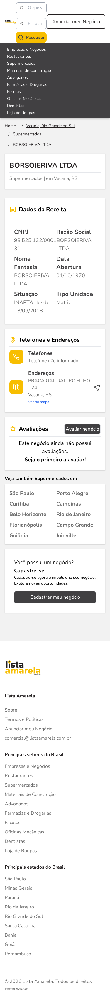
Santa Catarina (20, 926)
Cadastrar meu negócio (55, 597)
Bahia (10, 935)
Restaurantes (19, 56)
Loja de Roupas (21, 112)
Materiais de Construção (29, 70)
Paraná (12, 897)
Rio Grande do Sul (24, 916)
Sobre (11, 710)
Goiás (11, 944)
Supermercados (21, 63)
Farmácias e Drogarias (27, 84)
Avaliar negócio (82, 429)
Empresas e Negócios (26, 49)
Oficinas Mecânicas (24, 98)
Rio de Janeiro (19, 907)
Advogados (17, 77)
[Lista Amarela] (10, 22)
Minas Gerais (18, 888)
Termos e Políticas (24, 719)
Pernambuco (18, 954)
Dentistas (15, 105)
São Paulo (15, 879)
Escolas (14, 91)
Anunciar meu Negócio (76, 21)
